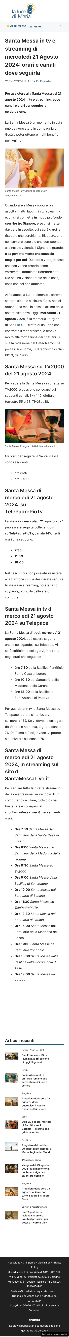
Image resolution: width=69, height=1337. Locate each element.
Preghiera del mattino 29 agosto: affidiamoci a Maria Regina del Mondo (36, 1149)
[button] (61, 27)
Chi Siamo (29, 1262)
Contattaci (34, 1310)
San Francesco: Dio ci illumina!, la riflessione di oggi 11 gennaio (35, 1059)
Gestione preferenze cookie (54, 1334)
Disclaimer (44, 1262)
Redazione (14, 1262)
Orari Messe (18, 26)
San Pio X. (16, 325)
